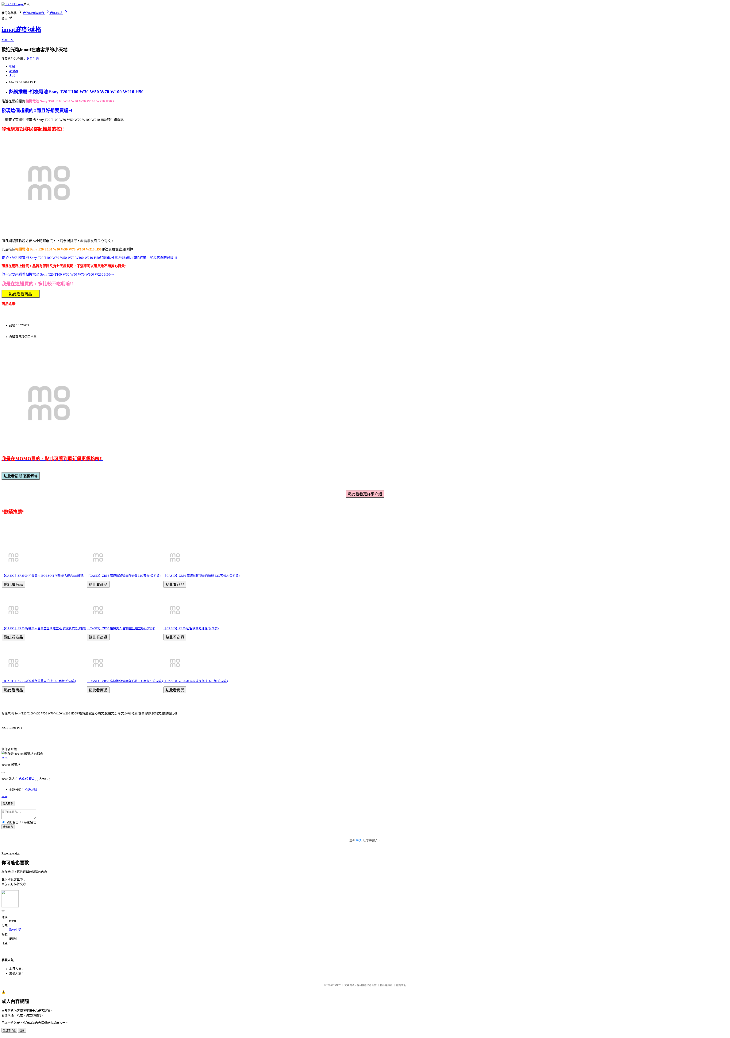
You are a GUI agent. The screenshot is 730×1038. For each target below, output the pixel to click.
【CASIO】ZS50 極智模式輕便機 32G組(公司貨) (195, 681)
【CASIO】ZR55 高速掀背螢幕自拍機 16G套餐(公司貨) (39, 681)
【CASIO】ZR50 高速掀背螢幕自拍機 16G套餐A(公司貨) (125, 681)
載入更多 (8, 803)
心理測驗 (31, 789)
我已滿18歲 (9, 1030)
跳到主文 (8, 40)
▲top (5, 796)
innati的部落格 (21, 29)
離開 (21, 1030)
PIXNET (336, 985)
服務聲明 (401, 985)
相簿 (12, 66)
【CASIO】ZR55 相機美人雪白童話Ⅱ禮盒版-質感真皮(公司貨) (44, 628)
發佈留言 (8, 826)
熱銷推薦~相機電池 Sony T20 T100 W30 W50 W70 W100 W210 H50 (76, 91)
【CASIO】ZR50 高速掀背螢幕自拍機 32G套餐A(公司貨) (201, 575)
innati (5, 757)
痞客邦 (23, 778)
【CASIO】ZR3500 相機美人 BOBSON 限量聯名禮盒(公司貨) (43, 575)
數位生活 (33, 59)
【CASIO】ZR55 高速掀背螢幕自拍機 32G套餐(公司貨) (123, 575)
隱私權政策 (386, 985)
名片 (12, 75)
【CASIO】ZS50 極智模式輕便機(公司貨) (191, 628)
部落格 (13, 71)
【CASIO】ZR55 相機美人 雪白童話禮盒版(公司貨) (121, 628)
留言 (32, 778)
